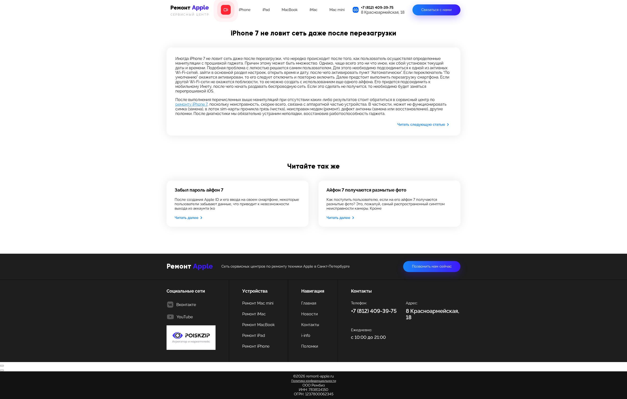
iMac (313, 10)
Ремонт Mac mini (257, 303)
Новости (309, 314)
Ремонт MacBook (258, 324)
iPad (266, 10)
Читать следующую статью (421, 124)
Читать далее (186, 218)
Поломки (309, 346)
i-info (305, 335)
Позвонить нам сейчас (432, 266)
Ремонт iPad (253, 335)
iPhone (245, 10)
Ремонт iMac (254, 314)
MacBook (290, 10)
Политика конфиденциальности (313, 381)
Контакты (310, 324)
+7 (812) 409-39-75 (377, 7)
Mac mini (337, 10)
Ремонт (189, 10)
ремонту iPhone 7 (191, 104)
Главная (308, 303)
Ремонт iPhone (255, 346)
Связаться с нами (436, 10)
